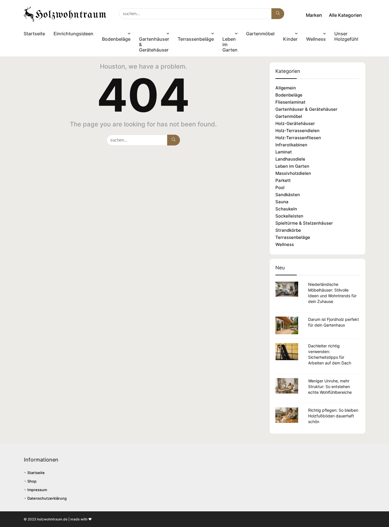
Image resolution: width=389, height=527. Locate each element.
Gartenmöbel (260, 33)
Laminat (283, 152)
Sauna (281, 201)
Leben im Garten (230, 44)
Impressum (37, 489)
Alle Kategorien (345, 15)
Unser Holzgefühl (346, 36)
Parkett (283, 180)
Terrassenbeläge (196, 39)
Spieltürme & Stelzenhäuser (304, 223)
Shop (31, 481)
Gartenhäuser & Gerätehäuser (154, 44)
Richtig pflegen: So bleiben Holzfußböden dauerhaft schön (333, 416)
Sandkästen (287, 194)
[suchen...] (277, 13)
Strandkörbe (288, 230)
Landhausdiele (290, 159)
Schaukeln (286, 209)
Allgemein (285, 88)
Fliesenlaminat (290, 102)
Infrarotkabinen (291, 144)
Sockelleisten (289, 216)
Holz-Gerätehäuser (295, 123)
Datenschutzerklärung (47, 498)
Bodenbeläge (116, 39)
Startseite (34, 33)
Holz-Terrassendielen (297, 130)
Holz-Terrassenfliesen (298, 137)
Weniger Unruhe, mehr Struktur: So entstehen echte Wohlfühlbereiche (330, 386)
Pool (279, 187)
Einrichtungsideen (73, 33)
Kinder (290, 39)
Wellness (316, 39)
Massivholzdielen (293, 173)
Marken (314, 15)
